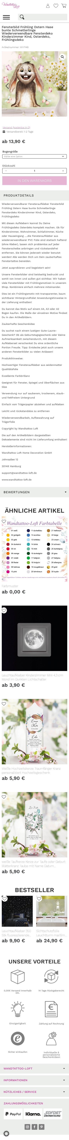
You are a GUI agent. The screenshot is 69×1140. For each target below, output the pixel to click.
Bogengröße (10, 151)
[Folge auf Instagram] (27, 1127)
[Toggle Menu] (6, 17)
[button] (60, 32)
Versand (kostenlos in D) (16, 127)
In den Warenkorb (35, 180)
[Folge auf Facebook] (34, 1127)
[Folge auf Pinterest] (41, 1127)
